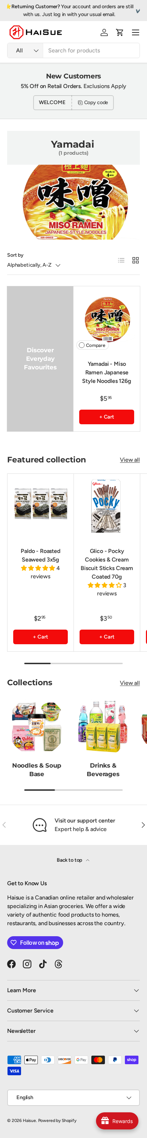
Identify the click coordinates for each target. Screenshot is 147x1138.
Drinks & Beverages (103, 770)
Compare (95, 345)
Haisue (29, 1120)
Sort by (15, 255)
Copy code (96, 102)
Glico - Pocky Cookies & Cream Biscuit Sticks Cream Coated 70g (107, 564)
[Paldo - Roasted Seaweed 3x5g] (40, 507)
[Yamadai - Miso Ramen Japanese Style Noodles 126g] (107, 319)
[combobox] (73, 50)
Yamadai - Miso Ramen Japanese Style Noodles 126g (106, 372)
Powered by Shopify (57, 1120)
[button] (120, 32)
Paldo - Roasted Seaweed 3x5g (40, 555)
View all (130, 459)
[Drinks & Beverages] (103, 726)
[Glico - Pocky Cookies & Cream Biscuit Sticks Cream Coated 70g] (107, 507)
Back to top (70, 860)
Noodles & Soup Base (37, 770)
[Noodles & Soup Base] (36, 726)
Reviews (130, 10)
